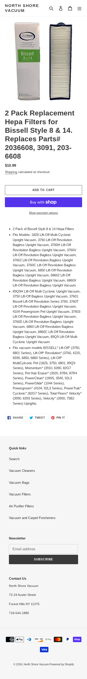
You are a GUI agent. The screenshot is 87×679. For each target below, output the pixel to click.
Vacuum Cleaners (22, 471)
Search (14, 459)
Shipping (11, 172)
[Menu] (79, 8)
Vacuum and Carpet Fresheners (32, 518)
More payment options (43, 213)
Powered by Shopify (62, 664)
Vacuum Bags (19, 482)
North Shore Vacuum (22, 8)
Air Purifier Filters (21, 506)
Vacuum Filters (20, 494)
